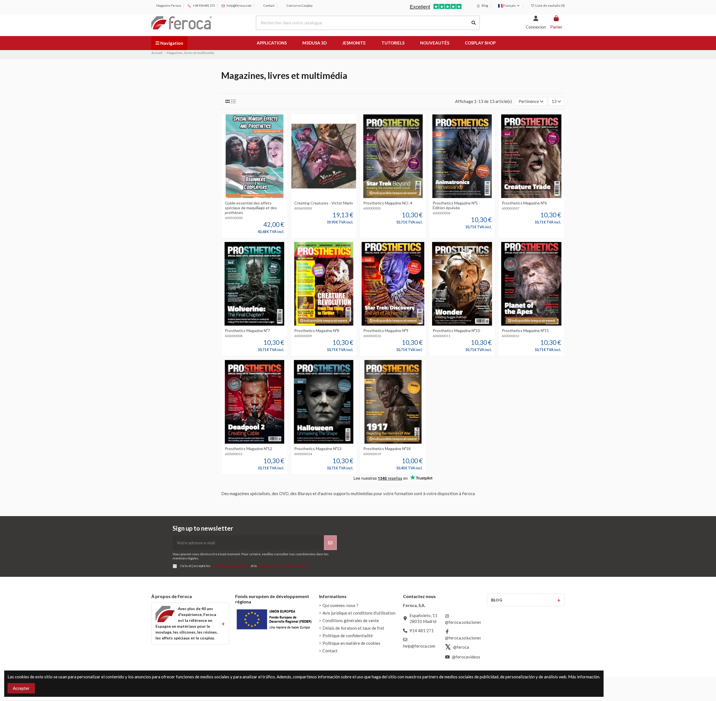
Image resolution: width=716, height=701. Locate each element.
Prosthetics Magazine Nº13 (317, 448)
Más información (583, 676)
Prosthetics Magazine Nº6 (524, 203)
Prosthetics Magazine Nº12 (248, 448)
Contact (269, 5)
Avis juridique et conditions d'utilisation (358, 612)
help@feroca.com (239, 5)
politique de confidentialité (282, 565)
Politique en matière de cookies (351, 643)
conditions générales (230, 565)
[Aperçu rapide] (262, 196)
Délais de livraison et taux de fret (353, 628)
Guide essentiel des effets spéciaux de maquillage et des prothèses (251, 208)
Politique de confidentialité (347, 635)
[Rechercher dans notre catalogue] (473, 22)
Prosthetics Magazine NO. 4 (387, 203)
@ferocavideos (466, 656)
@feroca (461, 647)
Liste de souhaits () (550, 5)
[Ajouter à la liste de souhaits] (246, 196)
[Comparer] (254, 196)
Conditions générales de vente (350, 620)
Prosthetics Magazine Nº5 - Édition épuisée (456, 205)
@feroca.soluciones (463, 622)
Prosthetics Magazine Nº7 (247, 330)
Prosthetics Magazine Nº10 (456, 330)
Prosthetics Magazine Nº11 (525, 330)
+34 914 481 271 (203, 5)
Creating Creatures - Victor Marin (323, 203)
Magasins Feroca (168, 5)
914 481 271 (421, 630)
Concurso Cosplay (299, 5)
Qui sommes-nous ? (340, 605)
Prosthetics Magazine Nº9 (385, 330)
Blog (484, 5)
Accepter (21, 688)
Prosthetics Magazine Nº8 (316, 330)
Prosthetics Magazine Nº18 (387, 448)
